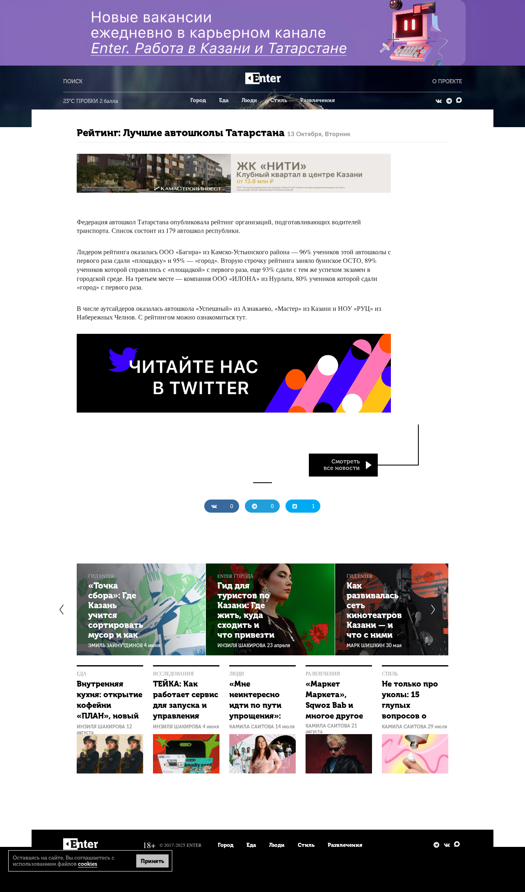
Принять (152, 861)
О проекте (447, 81)
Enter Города (235, 576)
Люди (249, 100)
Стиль (278, 100)
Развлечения (317, 100)
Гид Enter (101, 576)
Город (198, 100)
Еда (223, 100)
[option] (141, 609)
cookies (87, 864)
